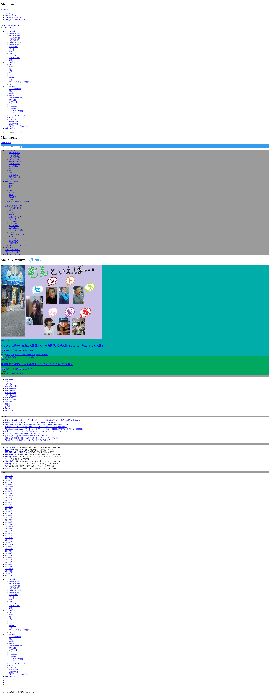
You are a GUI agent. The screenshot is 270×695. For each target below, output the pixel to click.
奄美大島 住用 (14, 36)
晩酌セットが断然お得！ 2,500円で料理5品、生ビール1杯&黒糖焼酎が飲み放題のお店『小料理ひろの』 (44, 420)
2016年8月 (9, 551)
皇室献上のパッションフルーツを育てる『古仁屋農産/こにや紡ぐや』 (31, 422)
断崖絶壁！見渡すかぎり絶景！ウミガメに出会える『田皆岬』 (37, 364)
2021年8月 (9, 491)
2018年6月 (9, 511)
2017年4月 (9, 540)
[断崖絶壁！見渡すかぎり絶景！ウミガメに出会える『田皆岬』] (18, 357)
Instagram (9, 25)
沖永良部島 (13, 47)
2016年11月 (9, 544)
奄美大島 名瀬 (14, 33)
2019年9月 (9, 498)
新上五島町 (9, 379)
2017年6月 (9, 538)
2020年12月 (9, 493)
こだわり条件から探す (13, 206)
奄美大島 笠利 (14, 40)
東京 (6, 382)
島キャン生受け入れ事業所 (19, 82)
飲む (11, 67)
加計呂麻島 (13, 55)
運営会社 (8, 682)
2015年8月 (9, 575)
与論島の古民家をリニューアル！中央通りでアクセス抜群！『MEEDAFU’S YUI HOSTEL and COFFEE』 (44, 429)
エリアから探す (11, 31)
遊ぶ (11, 84)
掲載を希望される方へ (13, 17)
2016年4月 (9, 558)
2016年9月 (9, 549)
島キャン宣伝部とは (12, 15)
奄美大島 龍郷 (14, 44)
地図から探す (10, 128)
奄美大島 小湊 (11, 386)
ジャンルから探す (12, 181)
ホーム (7, 13)
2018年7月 (9, 509)
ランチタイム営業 (16, 111)
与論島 (11, 49)
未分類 (11, 60)
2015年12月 (9, 566)
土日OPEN (13, 104)
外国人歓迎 (13, 124)
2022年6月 (9, 485)
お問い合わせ (10, 685)
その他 (11, 80)
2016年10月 (9, 546)
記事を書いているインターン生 (17, 20)
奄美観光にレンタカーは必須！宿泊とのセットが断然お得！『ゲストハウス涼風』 (36, 427)
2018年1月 (9, 522)
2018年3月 (9, 518)
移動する (12, 78)
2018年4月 (9, 516)
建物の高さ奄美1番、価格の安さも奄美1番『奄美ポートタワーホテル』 (32, 438)
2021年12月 (9, 487)
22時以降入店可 (15, 109)
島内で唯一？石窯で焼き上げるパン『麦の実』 (24, 433)
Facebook (16, 25)
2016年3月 (9, 560)
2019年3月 (9, 502)
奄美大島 (8, 384)
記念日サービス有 (16, 98)
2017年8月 (9, 533)
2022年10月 (9, 478)
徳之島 (11, 51)
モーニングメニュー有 (17, 115)
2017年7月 (9, 535)
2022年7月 (9, 482)
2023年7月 (9, 476)
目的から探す (10, 62)
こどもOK (13, 102)
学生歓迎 (12, 119)
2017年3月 (9, 542)
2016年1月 (9, 564)
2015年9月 (9, 573)
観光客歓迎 (13, 122)
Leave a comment (42, 355)
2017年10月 (9, 529)
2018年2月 (9, 520)
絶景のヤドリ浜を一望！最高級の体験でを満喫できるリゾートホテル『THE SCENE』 (37, 424)
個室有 (11, 95)
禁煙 (11, 91)
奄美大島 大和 (14, 58)
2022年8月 (9, 480)
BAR (11, 117)
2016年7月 (9, 553)
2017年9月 (9, 531)
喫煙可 (11, 93)
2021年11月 (9, 489)
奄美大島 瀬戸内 (15, 42)
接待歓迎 (12, 100)
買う (11, 69)
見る (11, 71)
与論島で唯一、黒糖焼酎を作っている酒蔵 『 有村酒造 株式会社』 (30, 440)
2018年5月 (9, 513)
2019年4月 (9, 500)
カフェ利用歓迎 (15, 89)
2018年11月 (9, 504)
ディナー (12, 113)
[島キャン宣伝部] (7, 27)
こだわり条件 (10, 86)
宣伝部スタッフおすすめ (18, 126)
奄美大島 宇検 (14, 38)
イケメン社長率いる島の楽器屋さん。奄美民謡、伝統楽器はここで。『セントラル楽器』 (52, 345)
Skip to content (6, 9)
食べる (11, 64)
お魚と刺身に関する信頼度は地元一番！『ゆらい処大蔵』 (27, 436)
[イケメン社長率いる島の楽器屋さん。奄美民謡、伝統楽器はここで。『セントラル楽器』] (51, 338)
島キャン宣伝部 (12, 350)
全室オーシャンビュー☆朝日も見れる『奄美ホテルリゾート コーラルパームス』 (36, 431)
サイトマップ (10, 680)
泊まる (11, 73)
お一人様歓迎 (14, 106)
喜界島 (11, 53)
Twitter (3, 25)
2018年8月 (9, 507)
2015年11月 (9, 569)
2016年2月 (9, 562)
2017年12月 (9, 524)
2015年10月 (9, 571)
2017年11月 (9, 527)
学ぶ (11, 75)
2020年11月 (9, 496)
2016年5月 (9, 555)
